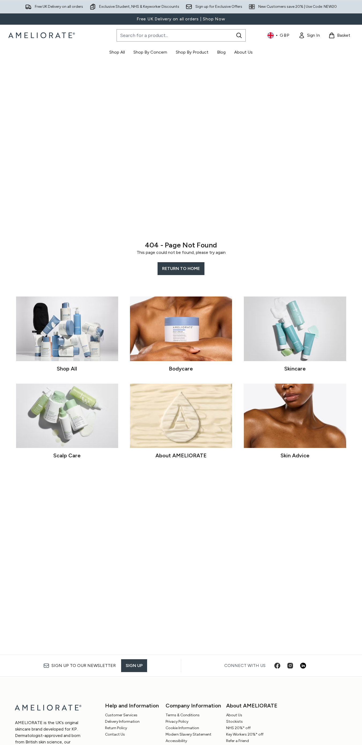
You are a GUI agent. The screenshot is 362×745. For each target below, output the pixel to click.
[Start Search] (239, 35)
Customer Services (121, 715)
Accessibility (176, 741)
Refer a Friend (237, 741)
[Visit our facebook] (277, 665)
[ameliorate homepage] (42, 35)
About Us (234, 715)
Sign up (134, 665)
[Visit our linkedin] (303, 665)
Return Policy (116, 728)
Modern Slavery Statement (188, 734)
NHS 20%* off (238, 728)
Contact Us (115, 734)
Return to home (181, 268)
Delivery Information (122, 721)
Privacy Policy (177, 721)
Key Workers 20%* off (244, 734)
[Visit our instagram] (290, 665)
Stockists (234, 721)
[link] (309, 35)
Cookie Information (182, 728)
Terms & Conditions (183, 715)
